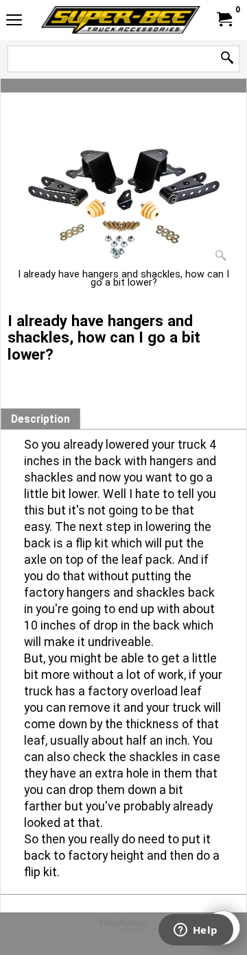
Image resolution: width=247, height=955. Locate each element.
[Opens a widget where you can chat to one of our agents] (195, 931)
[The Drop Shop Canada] (120, 20)
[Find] (227, 58)
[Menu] (14, 21)
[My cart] (223, 19)
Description (40, 419)
